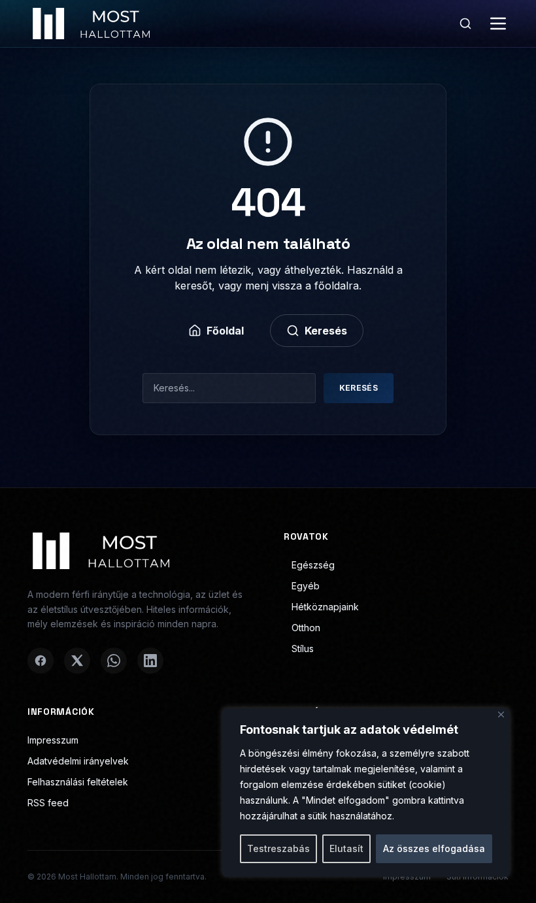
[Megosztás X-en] (77, 661)
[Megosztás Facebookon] (40, 661)
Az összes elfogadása (434, 848)
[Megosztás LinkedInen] (150, 661)
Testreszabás (278, 848)
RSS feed (48, 802)
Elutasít (346, 848)
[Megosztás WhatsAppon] (114, 661)
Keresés (326, 330)
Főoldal (225, 330)
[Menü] (498, 23)
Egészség (313, 564)
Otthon (306, 627)
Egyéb (306, 585)
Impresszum (52, 740)
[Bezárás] (501, 714)
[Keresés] (465, 23)
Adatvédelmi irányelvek (78, 760)
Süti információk (477, 876)
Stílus (303, 648)
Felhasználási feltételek (77, 781)
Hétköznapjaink (325, 606)
